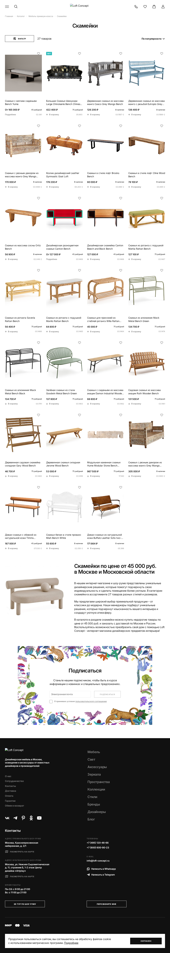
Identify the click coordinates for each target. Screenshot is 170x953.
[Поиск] (16, 7)
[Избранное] (145, 7)
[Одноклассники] (31, 818)
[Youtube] (39, 818)
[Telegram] (15, 818)
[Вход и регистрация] (163, 7)
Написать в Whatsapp (103, 868)
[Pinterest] (23, 818)
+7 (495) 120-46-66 (98, 842)
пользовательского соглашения (91, 701)
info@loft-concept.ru (98, 860)
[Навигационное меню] (7, 6)
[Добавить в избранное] (38, 53)
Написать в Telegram (103, 874)
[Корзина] (154, 7)
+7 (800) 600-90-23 (98, 847)
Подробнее (71, 943)
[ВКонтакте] (7, 818)
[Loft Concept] (85, 6)
